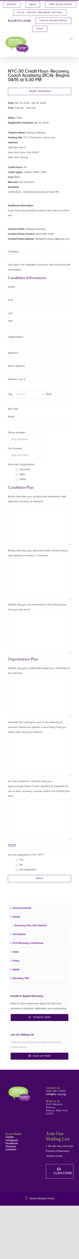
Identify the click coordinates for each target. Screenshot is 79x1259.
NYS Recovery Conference (27, 943)
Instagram (12, 1140)
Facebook (12, 1143)
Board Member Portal (42, 1198)
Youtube (11, 1146)
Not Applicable (28, 869)
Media (15, 969)
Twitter (10, 1137)
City (10, 394)
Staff (22, 474)
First (10, 300)
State (49, 394)
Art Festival (19, 934)
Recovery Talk (20, 978)
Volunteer (25, 469)
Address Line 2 (16, 379)
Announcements (21, 908)
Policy (15, 960)
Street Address (16, 366)
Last (10, 313)
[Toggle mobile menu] (71, 38)
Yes (21, 859)
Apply (40, 878)
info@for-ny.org (56, 1094)
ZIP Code (13, 409)
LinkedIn (11, 1150)
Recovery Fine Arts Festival (30, 925)
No (21, 864)
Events (16, 917)
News (15, 952)
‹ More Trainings (39, 91)
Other (22, 479)
